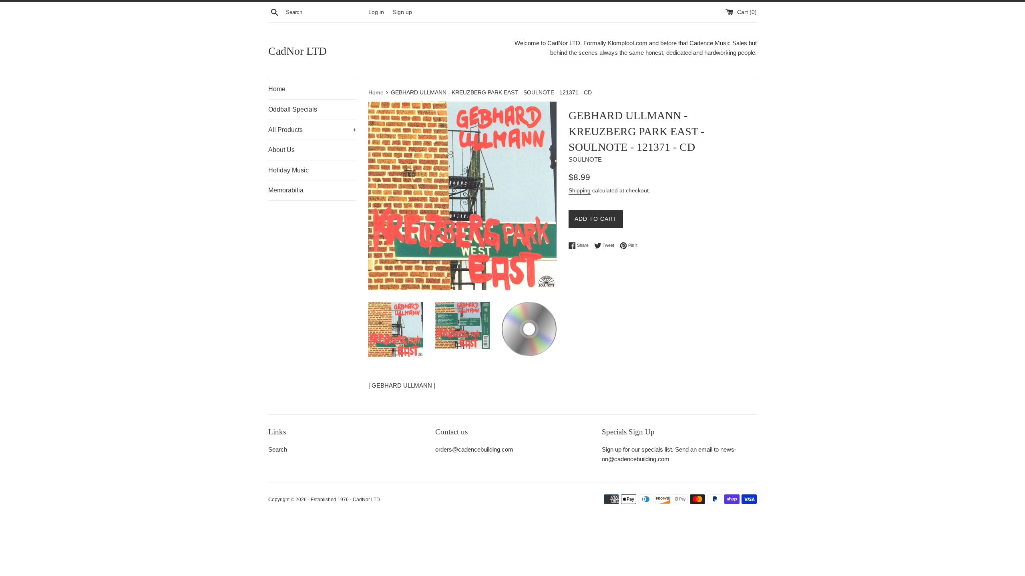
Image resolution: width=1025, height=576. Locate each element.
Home (276, 89)
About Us (281, 149)
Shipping (580, 190)
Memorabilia (285, 190)
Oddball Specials (292, 109)
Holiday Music (288, 170)
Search (277, 449)
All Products (312, 129)
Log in (376, 12)
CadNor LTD (297, 51)
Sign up (402, 12)
